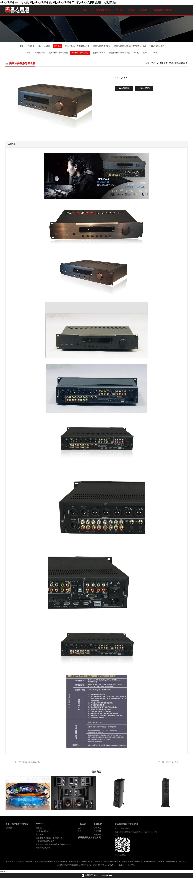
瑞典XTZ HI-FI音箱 (150, 53)
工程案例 (131, 10)
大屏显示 (31, 46)
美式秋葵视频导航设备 (80, 53)
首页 (84, 10)
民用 (80, 831)
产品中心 (119, 10)
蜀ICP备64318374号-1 (106, 865)
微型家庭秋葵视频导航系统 (119, 53)
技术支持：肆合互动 (126, 865)
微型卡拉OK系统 (99, 53)
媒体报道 (97, 835)
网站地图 (3, 872)
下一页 (168, 762)
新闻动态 (143, 10)
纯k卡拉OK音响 (44, 46)
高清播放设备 (40, 53)
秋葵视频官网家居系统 (101, 46)
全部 (21, 46)
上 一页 (27, 762)
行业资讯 (97, 831)
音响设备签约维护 (157, 46)
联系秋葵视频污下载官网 (162, 10)
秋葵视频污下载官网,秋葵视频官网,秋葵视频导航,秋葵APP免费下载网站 (58, 2)
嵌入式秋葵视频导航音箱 (58, 53)
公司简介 (9, 828)
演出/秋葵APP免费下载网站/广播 (77, 46)
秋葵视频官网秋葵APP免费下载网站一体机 (130, 46)
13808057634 (145, 88)
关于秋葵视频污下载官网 (101, 10)
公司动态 (97, 828)
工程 (80, 828)
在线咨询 (125, 88)
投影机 (136, 53)
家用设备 (57, 46)
